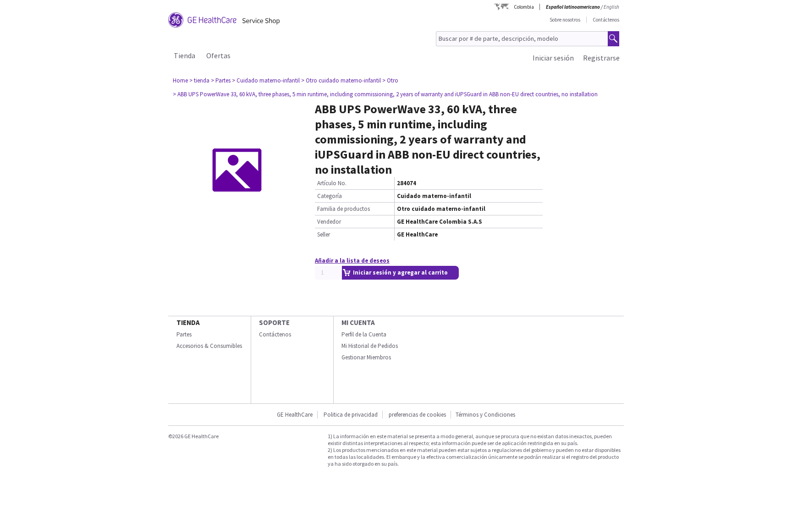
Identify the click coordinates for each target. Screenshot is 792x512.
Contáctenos (606, 20)
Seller (323, 234)
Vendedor (329, 222)
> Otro (390, 80)
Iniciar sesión (553, 57)
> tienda (199, 80)
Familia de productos (343, 209)
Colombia (524, 7)
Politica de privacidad (351, 414)
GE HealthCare (295, 414)
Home (180, 80)
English (611, 7)
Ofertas (218, 55)
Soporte (274, 322)
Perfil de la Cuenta (363, 334)
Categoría (329, 196)
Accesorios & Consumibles (209, 346)
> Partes (221, 80)
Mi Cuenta (358, 322)
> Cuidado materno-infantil (266, 80)
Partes (184, 334)
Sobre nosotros (565, 20)
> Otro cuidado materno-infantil (341, 80)
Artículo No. (331, 183)
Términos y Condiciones (485, 414)
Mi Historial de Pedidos (369, 346)
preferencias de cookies (417, 414)
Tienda (184, 55)
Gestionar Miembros (366, 357)
